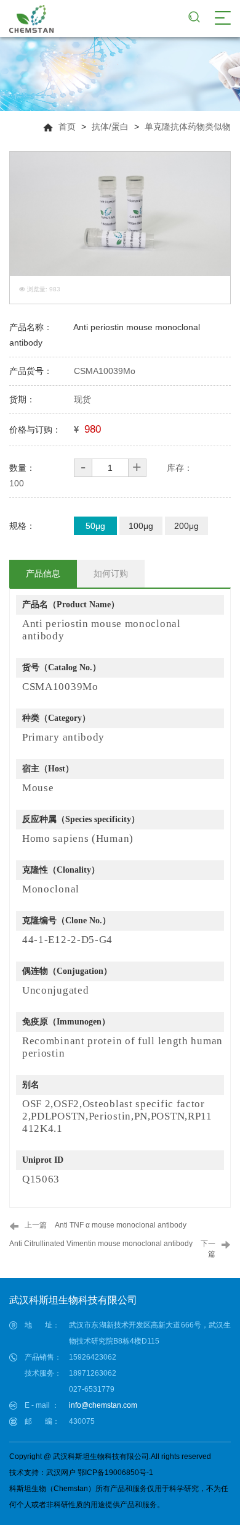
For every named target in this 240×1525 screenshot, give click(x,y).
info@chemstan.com (103, 1405)
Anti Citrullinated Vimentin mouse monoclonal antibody (101, 1243)
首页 (67, 126)
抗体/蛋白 (110, 126)
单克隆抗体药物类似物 (188, 126)
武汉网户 (61, 1472)
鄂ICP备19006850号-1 (115, 1472)
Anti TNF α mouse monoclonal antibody (120, 1225)
